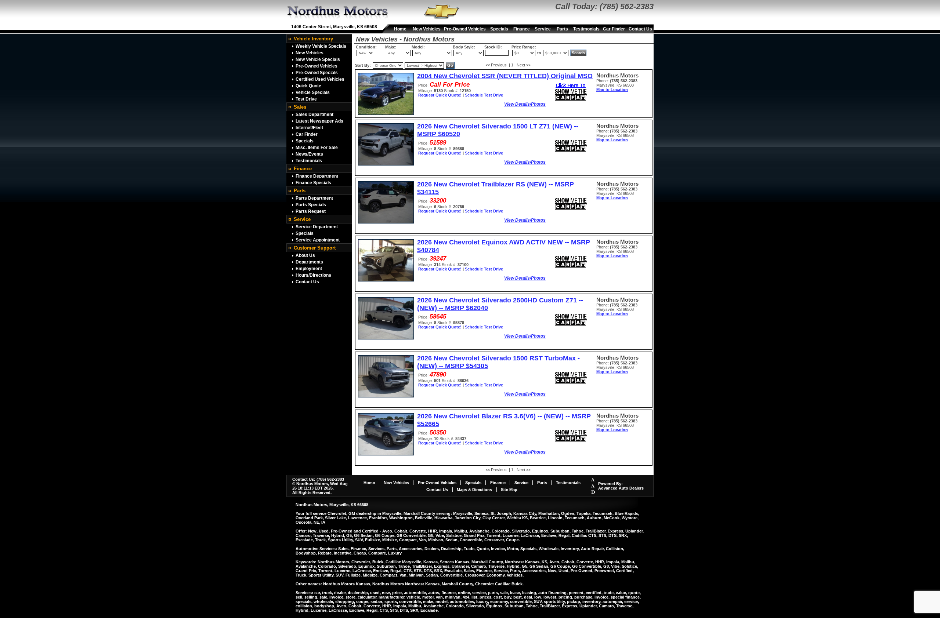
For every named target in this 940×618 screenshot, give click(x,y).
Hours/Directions (313, 275)
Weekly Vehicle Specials (321, 46)
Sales (300, 107)
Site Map (509, 489)
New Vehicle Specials (318, 59)
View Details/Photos (525, 104)
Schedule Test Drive (484, 95)
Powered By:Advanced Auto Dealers (621, 485)
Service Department (317, 226)
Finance (521, 29)
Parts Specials (311, 204)
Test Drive (306, 99)
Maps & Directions (474, 489)
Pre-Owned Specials (317, 72)
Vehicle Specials (313, 92)
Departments (309, 262)
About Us (305, 255)
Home (400, 29)
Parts (562, 29)
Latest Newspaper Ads (319, 121)
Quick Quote (308, 85)
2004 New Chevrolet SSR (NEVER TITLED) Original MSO (505, 76)
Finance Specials (313, 182)
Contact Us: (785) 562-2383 (318, 479)
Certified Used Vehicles (320, 79)
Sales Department (314, 114)
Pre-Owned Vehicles (465, 29)
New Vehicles (427, 29)
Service (543, 29)
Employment (309, 268)
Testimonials (586, 29)
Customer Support (315, 248)
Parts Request (311, 211)
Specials (499, 29)
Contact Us (640, 29)
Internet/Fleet (309, 127)
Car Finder (614, 29)
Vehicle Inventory (313, 38)
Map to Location (612, 89)
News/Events (309, 154)
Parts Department (314, 198)
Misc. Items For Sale (317, 147)
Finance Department (317, 176)
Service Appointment (318, 240)
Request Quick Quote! (440, 95)
